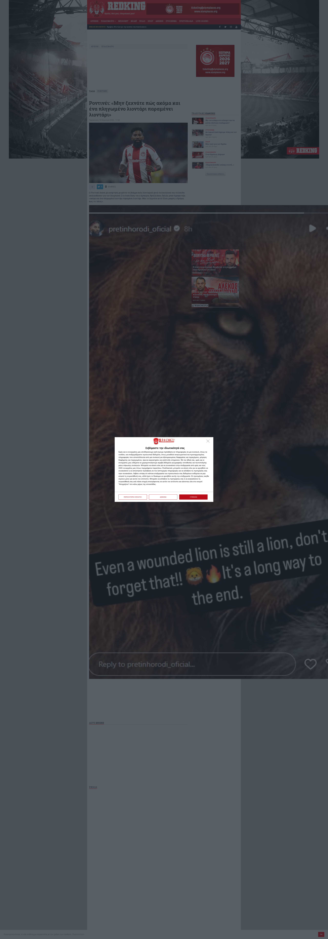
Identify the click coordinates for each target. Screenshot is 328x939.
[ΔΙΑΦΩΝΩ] (209, 442)
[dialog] (164, 469)
